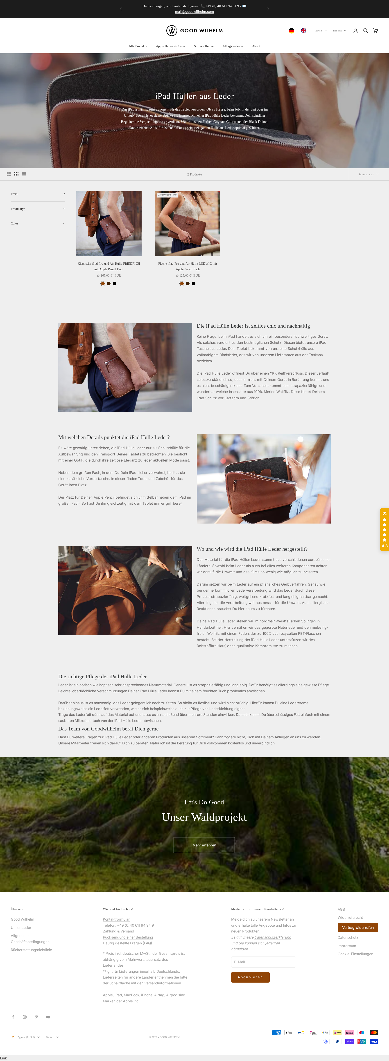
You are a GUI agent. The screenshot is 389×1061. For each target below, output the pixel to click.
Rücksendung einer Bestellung (128, 937)
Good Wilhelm (22, 919)
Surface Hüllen (204, 46)
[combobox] (293, 30)
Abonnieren (250, 977)
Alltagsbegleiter (233, 46)
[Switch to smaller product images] (16, 174)
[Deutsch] (293, 30)
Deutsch (337, 30)
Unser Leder (21, 927)
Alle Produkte (138, 46)
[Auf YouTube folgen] (48, 1017)
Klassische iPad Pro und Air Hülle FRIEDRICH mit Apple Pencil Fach (109, 266)
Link (3, 1058)
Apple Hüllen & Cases (170, 46)
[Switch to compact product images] (24, 174)
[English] (305, 30)
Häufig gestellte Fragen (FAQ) (127, 943)
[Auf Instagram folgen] (25, 1017)
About (256, 46)
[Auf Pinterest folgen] (36, 1017)
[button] (384, 529)
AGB (341, 909)
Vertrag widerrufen (358, 927)
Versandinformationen (162, 983)
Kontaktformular (116, 919)
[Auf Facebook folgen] (13, 1017)
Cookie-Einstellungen (355, 954)
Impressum (347, 945)
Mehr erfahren (204, 845)
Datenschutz (348, 937)
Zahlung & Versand (118, 931)
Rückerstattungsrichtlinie (31, 950)
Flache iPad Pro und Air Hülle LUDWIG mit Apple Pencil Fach (187, 266)
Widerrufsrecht (350, 917)
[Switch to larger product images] (9, 174)
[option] (305, 30)
